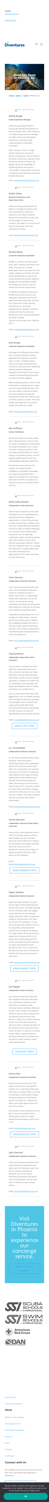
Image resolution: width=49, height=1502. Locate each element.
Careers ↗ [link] (9, 1436)
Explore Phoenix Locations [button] (24, 1268)
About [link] (19, 96)
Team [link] (25, 96)
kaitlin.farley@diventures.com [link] (26, 235)
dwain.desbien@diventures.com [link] (27, 962)
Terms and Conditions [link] (13, 1404)
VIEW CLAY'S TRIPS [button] (24, 725)
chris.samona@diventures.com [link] (26, 640)
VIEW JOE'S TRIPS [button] (24, 1051)
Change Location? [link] (12, 14)
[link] (15, 44)
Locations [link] (8, 1449)
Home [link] (11, 96)
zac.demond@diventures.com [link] (26, 1191)
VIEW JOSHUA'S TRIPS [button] (24, 1134)
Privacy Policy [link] (10, 1397)
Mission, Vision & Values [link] (14, 1417)
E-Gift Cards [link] (9, 1456)
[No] (46, 1492)
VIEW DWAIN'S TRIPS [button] (24, 968)
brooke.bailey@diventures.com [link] (26, 329)
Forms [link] (7, 1443)
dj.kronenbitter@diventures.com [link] (27, 807)
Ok (25, 1496)
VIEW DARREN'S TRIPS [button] (24, 870)
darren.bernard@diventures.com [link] (22, 864)
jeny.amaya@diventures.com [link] (25, 411)
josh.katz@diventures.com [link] (24, 1128)
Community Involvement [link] (14, 1430)
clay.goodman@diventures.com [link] (26, 720)
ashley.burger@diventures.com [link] (26, 180)
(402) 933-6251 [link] (10, 20)
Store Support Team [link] (13, 1424)
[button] (41, 44)
